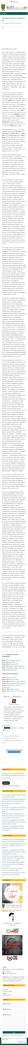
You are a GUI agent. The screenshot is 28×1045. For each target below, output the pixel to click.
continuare (7, 628)
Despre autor (7, 696)
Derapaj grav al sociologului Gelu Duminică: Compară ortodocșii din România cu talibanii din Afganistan (13, 828)
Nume (7, 1003)
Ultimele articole (17, 696)
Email (7, 1009)
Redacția (5, 993)
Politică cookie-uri (5, 1039)
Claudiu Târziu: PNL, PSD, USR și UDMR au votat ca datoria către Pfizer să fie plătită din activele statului (13, 864)
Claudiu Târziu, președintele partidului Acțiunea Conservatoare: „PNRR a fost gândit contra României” (14, 809)
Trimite (14, 1032)
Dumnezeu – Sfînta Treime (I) (17, 681)
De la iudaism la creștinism (13, 660)
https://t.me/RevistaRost (14, 752)
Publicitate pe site (7, 995)
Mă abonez (6, 783)
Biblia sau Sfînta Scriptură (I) (17, 666)
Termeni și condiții (7, 991)
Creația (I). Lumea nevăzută (17, 691)
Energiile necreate (14, 689)
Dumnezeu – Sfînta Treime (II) (17, 683)
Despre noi (5, 989)
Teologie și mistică (11, 677)
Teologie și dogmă (14, 679)
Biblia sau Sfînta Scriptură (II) (16, 668)
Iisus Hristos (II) (14, 664)
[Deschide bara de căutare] (26, 13)
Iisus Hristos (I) (13, 662)
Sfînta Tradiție (13, 670)
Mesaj (7, 1015)
